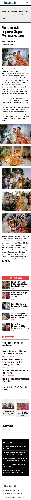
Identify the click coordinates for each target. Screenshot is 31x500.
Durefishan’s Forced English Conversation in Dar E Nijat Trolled (19, 284)
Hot (13, 288)
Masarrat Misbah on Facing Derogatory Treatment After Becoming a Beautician (12, 362)
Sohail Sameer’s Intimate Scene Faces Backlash (13, 344)
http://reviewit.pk (7, 429)
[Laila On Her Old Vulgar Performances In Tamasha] (6, 295)
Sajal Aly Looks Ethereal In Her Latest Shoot (22, 413)
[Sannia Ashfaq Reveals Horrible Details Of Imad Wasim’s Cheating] (6, 316)
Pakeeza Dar (11, 41)
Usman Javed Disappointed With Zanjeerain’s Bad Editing (20, 326)
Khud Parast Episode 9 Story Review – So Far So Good (8, 413)
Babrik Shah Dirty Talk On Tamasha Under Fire (19, 305)
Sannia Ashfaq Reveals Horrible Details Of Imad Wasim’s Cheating (19, 315)
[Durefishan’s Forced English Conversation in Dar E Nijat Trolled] (6, 284)
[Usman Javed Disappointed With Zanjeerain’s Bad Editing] (6, 327)
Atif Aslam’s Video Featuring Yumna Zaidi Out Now (15, 371)
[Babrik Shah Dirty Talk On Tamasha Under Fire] (6, 306)
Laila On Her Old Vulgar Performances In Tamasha (19, 295)
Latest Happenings (8, 347)
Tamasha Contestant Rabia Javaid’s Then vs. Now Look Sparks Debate (15, 352)
